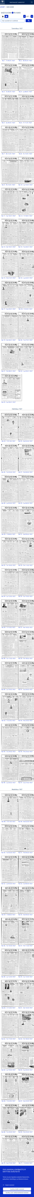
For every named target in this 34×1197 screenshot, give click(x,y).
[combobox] (28, 16)
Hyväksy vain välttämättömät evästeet (17, 1192)
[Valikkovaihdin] (32, 2)
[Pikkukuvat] (6, 16)
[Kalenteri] (3, 16)
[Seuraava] (32, 16)
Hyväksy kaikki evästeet (17, 1189)
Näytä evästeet (9, 1185)
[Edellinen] (24, 16)
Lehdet (2, 7)
